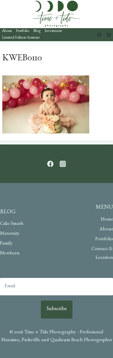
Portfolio (22, 31)
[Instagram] (109, 34)
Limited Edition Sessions (20, 38)
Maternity (9, 234)
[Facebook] (99, 34)
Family (6, 243)
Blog (37, 31)
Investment (53, 31)
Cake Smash (11, 224)
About (7, 31)
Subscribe (56, 309)
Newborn (10, 253)
